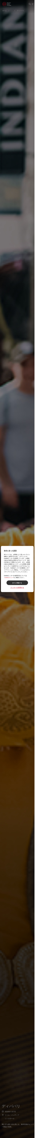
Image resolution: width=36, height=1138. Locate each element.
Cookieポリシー (9, 577)
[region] (17, 569)
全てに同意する (17, 583)
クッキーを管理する (17, 588)
